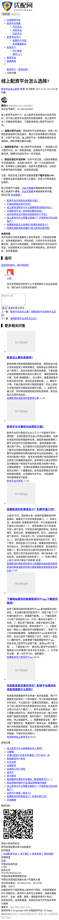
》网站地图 (47, 854)
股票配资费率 (41, 567)
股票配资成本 (41, 564)
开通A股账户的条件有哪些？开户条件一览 (28, 755)
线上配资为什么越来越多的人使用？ (25, 748)
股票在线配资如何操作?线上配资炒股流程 (28, 228)
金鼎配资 (11, 765)
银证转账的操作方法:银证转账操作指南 (26, 783)
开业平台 (17, 27)
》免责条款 (35, 854)
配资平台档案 (14, 23)
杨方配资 (11, 776)
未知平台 (17, 30)
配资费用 (52, 564)
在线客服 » (16, 195)
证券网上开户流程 (16, 769)
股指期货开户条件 (16, 758)
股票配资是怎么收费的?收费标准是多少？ (28, 224)
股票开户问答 (19, 40)
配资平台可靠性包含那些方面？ (23, 200)
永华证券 (11, 762)
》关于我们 (23, 854)
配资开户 (11, 47)
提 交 (4, 308)
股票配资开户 (14, 657)
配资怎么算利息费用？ (20, 357)
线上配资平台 (23, 737)
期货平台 (11, 58)
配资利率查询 (14, 567)
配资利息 (25, 398)
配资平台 (5, 89)
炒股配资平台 (14, 20)
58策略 (10, 752)
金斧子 (10, 772)
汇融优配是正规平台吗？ (19, 204)
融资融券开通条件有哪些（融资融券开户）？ (30, 779)
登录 (10, 308)
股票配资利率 (14, 564)
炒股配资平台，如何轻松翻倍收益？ (25, 211)
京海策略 (11, 800)
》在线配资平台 (9, 854)
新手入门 (17, 54)
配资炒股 (23, 69)
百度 (3, 860)
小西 (9, 278)
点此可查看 (27, 188)
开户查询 (17, 51)
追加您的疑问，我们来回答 (15, 265)
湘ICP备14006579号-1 (21, 907)
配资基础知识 (19, 44)
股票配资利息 (14, 398)
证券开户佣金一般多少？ (19, 793)
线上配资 (14, 89)
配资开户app (27, 657)
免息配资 (11, 737)
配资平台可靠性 (15, 481)
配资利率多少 (27, 564)
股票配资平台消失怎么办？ (24, 318)
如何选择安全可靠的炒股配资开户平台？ (27, 214)
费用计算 (34, 398)
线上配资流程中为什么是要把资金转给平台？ (30, 207)
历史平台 (17, 33)
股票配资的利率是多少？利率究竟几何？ (31, 509)
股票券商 (11, 61)
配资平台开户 (14, 37)
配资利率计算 (27, 567)
